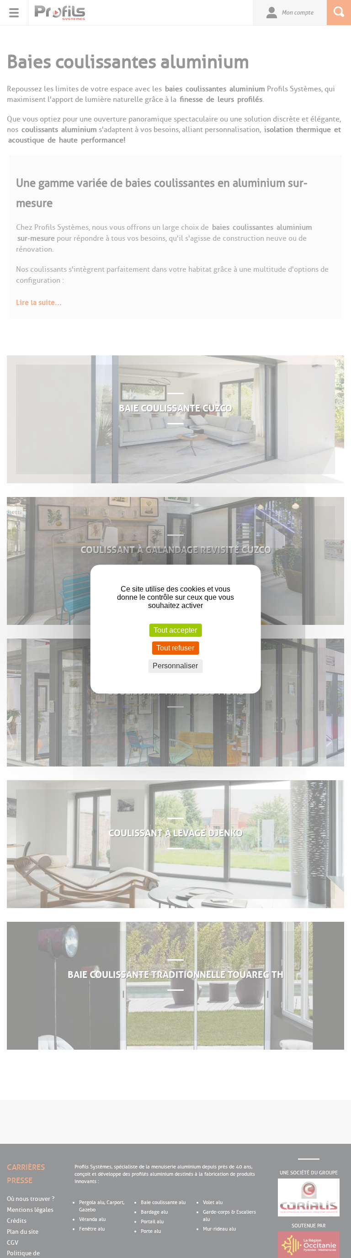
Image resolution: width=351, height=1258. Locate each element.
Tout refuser (175, 648)
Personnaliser (175, 666)
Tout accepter (175, 630)
